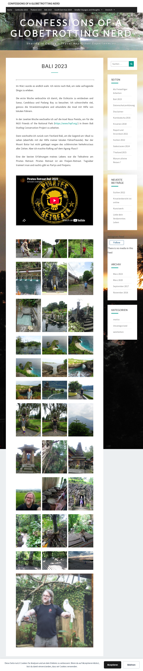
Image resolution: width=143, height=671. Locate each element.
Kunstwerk (118, 208)
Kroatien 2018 (120, 123)
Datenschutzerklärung (124, 105)
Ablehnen (131, 664)
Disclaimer (118, 111)
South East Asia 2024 (63, 10)
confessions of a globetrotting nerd (34, 3)
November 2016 (120, 292)
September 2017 (121, 286)
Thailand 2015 (36, 10)
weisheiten (118, 331)
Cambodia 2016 (21, 10)
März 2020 (118, 280)
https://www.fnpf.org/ (66, 123)
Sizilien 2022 (119, 140)
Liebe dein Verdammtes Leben (119, 218)
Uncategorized (120, 325)
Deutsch (108, 10)
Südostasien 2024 (121, 146)
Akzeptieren (112, 664)
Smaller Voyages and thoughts (87, 10)
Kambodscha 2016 (121, 117)
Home (9, 10)
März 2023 (118, 274)
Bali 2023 (48, 10)
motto (116, 319)
